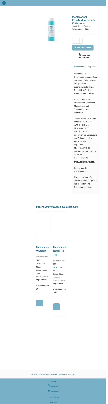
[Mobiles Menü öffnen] (4, 3)
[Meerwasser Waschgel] (43, 238)
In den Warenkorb (83, 48)
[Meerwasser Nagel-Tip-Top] (60, 238)
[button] (39, 303)
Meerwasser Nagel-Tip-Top (60, 251)
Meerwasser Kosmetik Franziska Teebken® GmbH (58, 374)
